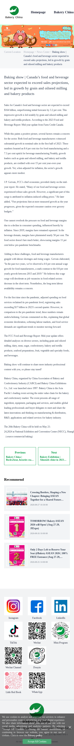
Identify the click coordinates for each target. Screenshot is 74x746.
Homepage (29, 52)
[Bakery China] (14, 12)
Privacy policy (35, 735)
